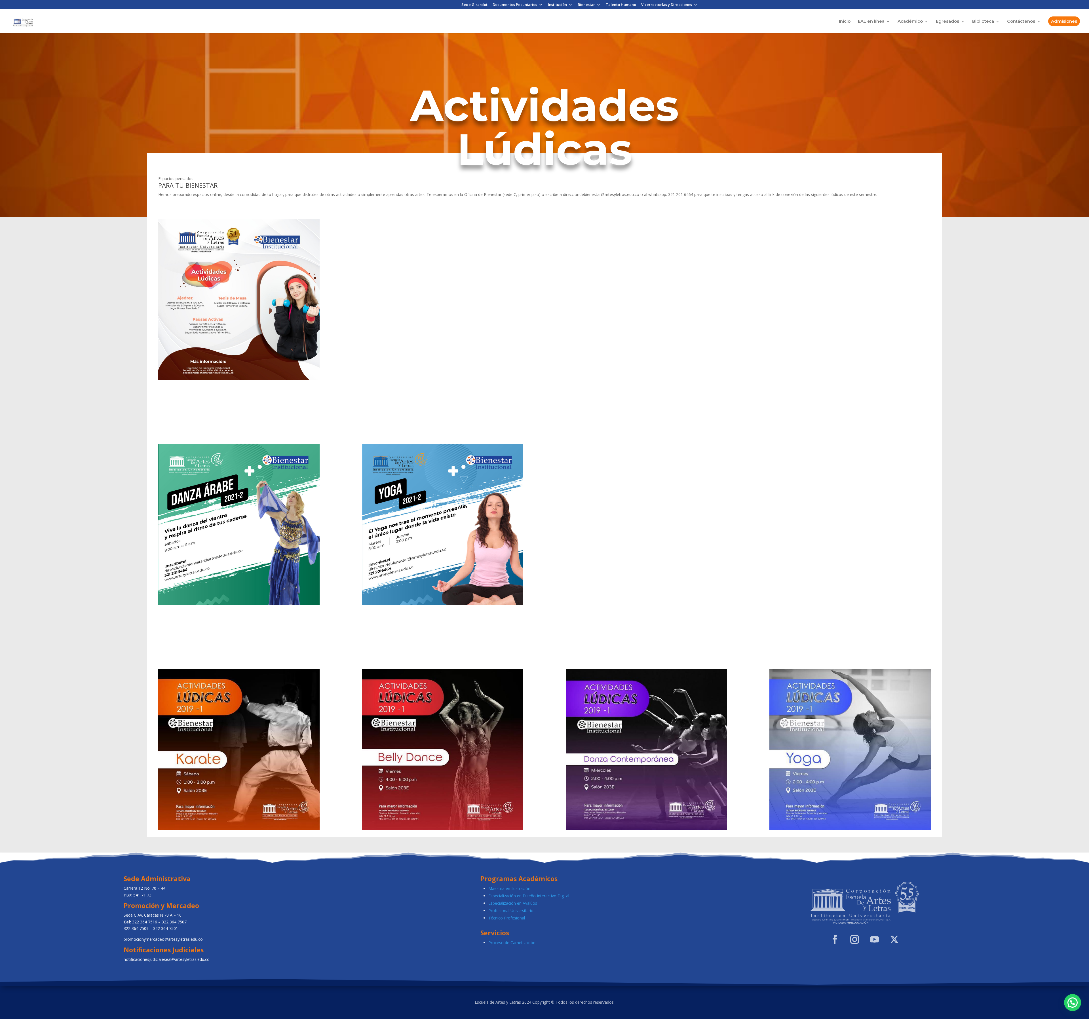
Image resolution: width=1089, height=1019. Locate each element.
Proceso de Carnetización (511, 942)
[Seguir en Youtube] (874, 939)
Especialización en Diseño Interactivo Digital (528, 895)
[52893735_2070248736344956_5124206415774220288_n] (646, 828)
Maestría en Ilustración (509, 888)
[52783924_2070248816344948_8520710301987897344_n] (238, 828)
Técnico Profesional (506, 918)
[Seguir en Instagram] (855, 939)
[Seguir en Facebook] (835, 939)
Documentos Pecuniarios (515, 5)
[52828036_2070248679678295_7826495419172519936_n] (849, 828)
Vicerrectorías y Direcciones (666, 5)
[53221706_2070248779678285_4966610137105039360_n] (442, 828)
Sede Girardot (474, 5)
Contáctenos (1021, 21)
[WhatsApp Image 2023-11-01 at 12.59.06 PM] (238, 378)
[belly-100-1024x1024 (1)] (238, 603)
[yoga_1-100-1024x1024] (442, 603)
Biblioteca (983, 21)
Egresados (947, 21)
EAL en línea (871, 21)
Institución (557, 5)
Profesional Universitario (510, 910)
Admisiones (1064, 21)
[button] (1072, 1002)
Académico (910, 21)
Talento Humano (621, 5)
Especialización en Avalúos (512, 903)
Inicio (844, 21)
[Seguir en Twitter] (894, 939)
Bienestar (586, 5)
